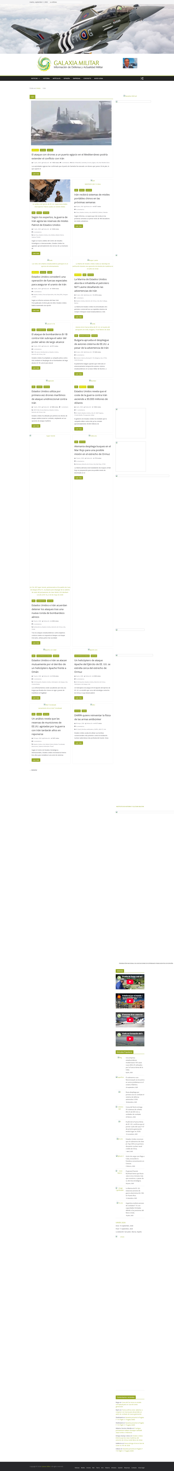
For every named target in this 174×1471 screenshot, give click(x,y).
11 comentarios (80, 410)
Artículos (56, 78)
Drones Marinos (44, 410)
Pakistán (105, 212)
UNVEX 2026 (121, 1222)
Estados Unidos (43, 235)
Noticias (34, 78)
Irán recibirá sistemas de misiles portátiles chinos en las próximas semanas (92, 198)
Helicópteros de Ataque (44, 656)
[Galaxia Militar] (87, 5)
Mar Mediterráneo (104, 162)
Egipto (94, 162)
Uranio (34, 297)
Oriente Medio (78, 415)
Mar (84, 275)
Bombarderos (41, 330)
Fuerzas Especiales (48, 294)
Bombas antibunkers (88, 729)
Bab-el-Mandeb (76, 162)
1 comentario (80, 298)
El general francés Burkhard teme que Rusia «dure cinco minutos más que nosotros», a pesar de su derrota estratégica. (135, 1176)
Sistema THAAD (36, 237)
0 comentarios (37, 232)
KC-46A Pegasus (98, 413)
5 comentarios (37, 291)
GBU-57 (101, 729)
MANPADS (95, 212)
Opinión (67, 78)
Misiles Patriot (60, 235)
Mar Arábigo (103, 301)
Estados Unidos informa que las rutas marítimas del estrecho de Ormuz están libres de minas (129, 1438)
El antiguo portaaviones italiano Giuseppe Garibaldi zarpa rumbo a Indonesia (129, 1430)
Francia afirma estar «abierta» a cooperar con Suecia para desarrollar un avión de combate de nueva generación (129, 1412)
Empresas (76, 78)
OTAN (105, 358)
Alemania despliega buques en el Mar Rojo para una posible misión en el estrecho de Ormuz (92, 450)
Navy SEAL (60, 294)
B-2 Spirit (78, 413)
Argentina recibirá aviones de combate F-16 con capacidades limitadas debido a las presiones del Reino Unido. (135, 1208)
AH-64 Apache (37, 682)
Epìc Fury (35, 235)
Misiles (39, 212)
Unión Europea (78, 360)
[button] (39, 78)
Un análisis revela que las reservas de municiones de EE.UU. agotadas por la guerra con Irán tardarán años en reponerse (48, 726)
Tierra (49, 272)
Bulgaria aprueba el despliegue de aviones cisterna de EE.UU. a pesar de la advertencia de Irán (91, 343)
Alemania (78, 464)
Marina (76, 303)
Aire (33, 212)
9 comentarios (80, 679)
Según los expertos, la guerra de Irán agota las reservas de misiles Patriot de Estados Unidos (50, 221)
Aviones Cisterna (85, 335)
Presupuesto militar (88, 415)
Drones (43, 150)
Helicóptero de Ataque (58, 682)
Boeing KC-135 (90, 358)
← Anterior (33, 770)
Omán (33, 629)
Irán (97, 162)
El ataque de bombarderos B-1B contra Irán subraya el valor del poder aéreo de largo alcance (49, 338)
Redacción (46, 162)
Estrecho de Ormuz (90, 301)
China (77, 212)
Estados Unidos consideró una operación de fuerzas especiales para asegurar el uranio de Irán (49, 280)
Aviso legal (98, 78)
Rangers (65, 294)
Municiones (35, 746)
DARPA (96, 729)
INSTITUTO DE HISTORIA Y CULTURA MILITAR (130, 806)
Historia (46, 78)
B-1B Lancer (36, 352)
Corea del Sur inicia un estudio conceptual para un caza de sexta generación (128, 1404)
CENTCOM (36, 410)
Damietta (84, 162)
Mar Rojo (98, 464)
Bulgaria (97, 358)
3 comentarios (65, 162)
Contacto (87, 78)
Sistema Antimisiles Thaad (46, 746)
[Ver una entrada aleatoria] (142, 78)
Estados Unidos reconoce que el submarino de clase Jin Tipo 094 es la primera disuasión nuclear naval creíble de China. (135, 1144)
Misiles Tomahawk (59, 744)
